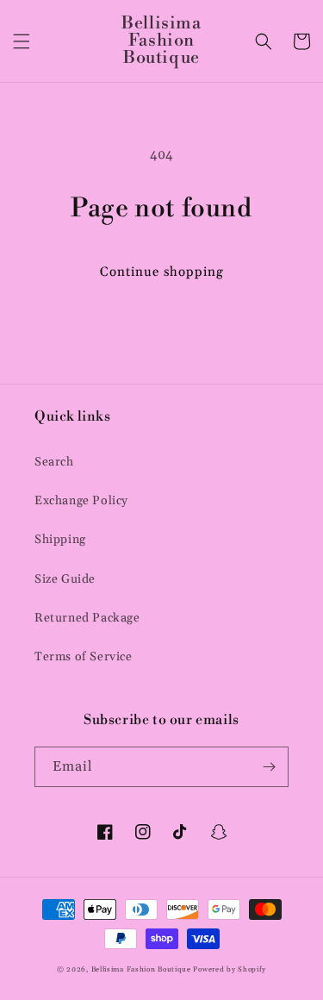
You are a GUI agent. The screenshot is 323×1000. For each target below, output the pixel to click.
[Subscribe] (269, 767)
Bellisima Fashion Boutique (141, 969)
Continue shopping (162, 272)
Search (54, 462)
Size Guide (65, 579)
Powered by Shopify (229, 969)
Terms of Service (83, 657)
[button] (21, 41)
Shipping (60, 539)
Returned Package (87, 618)
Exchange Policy (81, 501)
